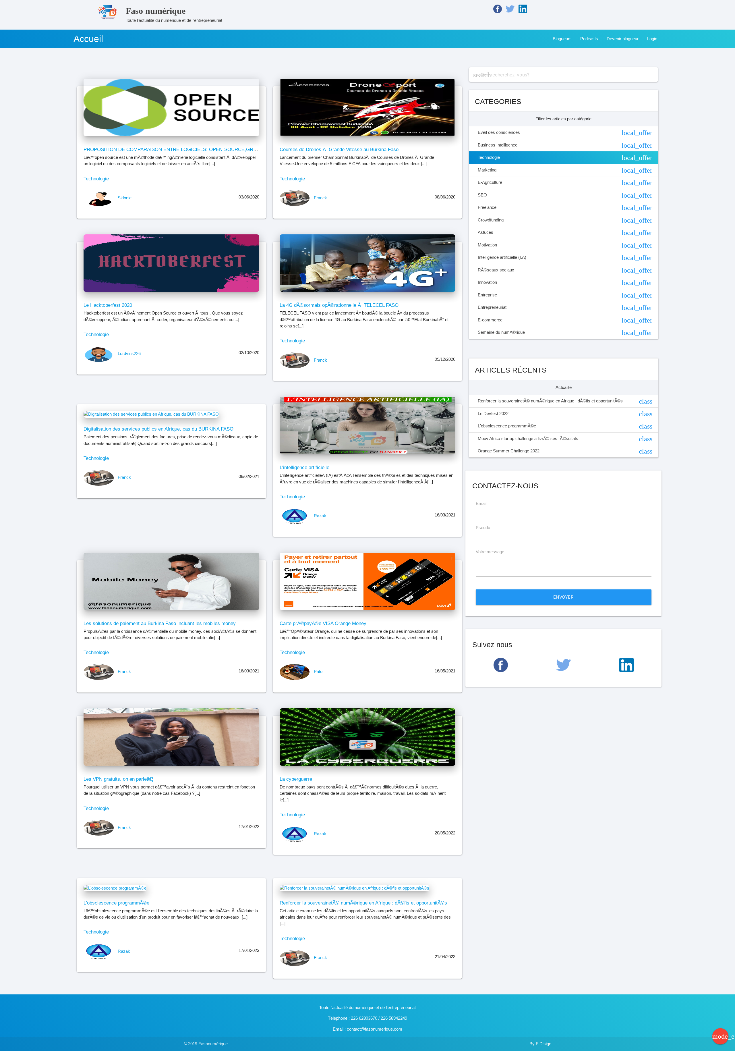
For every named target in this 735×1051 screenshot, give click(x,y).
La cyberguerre (296, 779)
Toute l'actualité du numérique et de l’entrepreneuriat (174, 14)
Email (481, 503)
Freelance (565, 207)
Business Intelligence (565, 145)
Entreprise (565, 295)
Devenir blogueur (623, 38)
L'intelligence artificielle (304, 467)
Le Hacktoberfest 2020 (108, 305)
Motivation (565, 245)
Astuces (565, 232)
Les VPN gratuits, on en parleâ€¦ (118, 779)
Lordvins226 (129, 353)
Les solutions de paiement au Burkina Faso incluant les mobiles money (160, 623)
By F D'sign (540, 1043)
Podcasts (589, 38)
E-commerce (565, 320)
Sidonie (124, 197)
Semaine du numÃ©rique (565, 332)
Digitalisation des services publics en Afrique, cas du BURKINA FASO (158, 429)
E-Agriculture (565, 182)
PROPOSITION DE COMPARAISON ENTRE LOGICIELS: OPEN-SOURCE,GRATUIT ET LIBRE (186, 149)
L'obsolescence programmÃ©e (116, 903)
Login (652, 38)
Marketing (565, 170)
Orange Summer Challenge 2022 (565, 451)
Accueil (88, 39)
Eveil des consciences (565, 132)
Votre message (490, 551)
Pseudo (483, 527)
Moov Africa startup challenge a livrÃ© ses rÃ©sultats (565, 439)
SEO (565, 195)
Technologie (96, 179)
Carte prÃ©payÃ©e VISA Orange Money (323, 623)
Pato (318, 671)
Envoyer (563, 597)
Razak (320, 515)
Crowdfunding (565, 220)
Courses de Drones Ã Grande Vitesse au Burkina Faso (339, 149)
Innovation (565, 282)
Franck (320, 197)
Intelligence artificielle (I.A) (565, 257)
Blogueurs (562, 38)
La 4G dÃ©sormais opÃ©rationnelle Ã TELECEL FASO (339, 305)
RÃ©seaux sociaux (565, 270)
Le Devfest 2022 (565, 414)
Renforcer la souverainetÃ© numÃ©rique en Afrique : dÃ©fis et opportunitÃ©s (363, 903)
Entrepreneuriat (565, 307)
